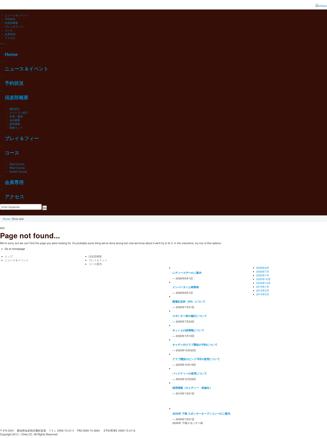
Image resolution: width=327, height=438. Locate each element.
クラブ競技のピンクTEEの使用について (196, 359)
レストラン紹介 (18, 112)
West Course (17, 168)
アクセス (10, 38)
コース (9, 30)
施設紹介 (14, 109)
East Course (16, 164)
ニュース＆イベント (17, 15)
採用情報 (14, 124)
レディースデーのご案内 (187, 272)
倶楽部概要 (11, 23)
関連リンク (16, 127)
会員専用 (10, 34)
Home (11, 54)
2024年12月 (263, 283)
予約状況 (10, 19)
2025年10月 (263, 279)
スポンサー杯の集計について (189, 316)
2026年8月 (262, 268)
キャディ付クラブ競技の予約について (194, 344)
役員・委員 (16, 116)
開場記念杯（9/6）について (188, 301)
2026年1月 (262, 275)
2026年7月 (262, 271)
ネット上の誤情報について (188, 330)
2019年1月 (262, 286)
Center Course (18, 171)
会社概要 (14, 120)
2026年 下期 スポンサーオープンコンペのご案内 (201, 413)
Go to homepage (15, 249)
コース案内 (95, 264)
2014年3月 (262, 290)
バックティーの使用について (189, 373)
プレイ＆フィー (14, 26)
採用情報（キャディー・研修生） (192, 388)
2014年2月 (262, 294)
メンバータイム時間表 (185, 287)
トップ (9, 256)
